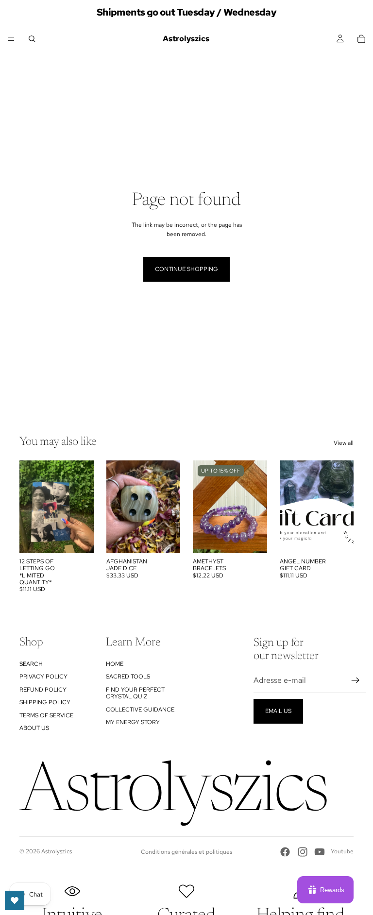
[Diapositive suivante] (83, 506)
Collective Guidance (140, 709)
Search (31, 664)
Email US (278, 711)
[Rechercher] (32, 39)
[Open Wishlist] (14, 900)
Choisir (260, 538)
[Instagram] (302, 852)
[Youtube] (319, 852)
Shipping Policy (44, 702)
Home (114, 664)
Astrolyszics (56, 851)
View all (344, 443)
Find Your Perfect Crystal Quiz (135, 693)
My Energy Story (133, 722)
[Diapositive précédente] (30, 506)
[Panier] (361, 39)
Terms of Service (46, 715)
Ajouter (86, 538)
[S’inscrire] (355, 680)
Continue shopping (186, 269)
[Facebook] (285, 852)
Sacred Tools (128, 676)
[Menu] (11, 39)
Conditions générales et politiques (186, 852)
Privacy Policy (43, 676)
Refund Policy (43, 690)
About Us (34, 728)
